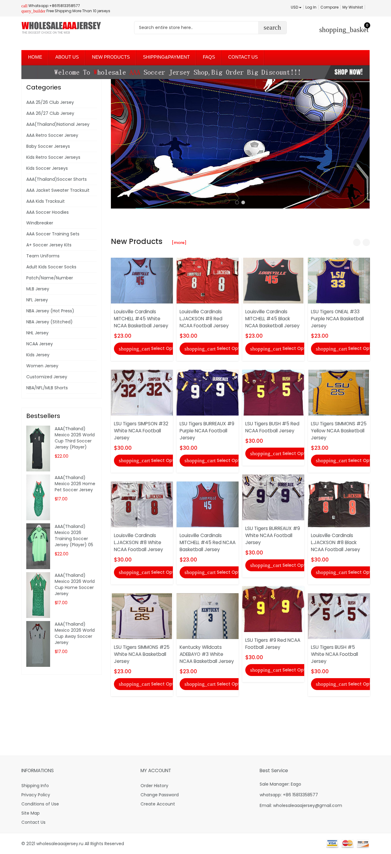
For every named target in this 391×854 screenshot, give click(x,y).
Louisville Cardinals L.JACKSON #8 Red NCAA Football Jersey (204, 318)
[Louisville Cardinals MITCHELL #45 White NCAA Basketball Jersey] (142, 280)
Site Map (30, 813)
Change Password (160, 795)
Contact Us (33, 822)
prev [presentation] (117, 144)
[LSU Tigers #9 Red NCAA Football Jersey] (273, 609)
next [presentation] (363, 144)
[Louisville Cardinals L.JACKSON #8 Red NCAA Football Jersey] (208, 280)
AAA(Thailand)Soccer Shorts (56, 179)
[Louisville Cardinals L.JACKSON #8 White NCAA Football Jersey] (142, 504)
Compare (329, 7)
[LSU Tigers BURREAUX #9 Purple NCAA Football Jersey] (208, 392)
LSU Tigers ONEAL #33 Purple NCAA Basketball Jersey (337, 318)
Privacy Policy (35, 795)
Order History (154, 786)
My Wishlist (352, 7)
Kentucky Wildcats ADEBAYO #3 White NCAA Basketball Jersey (207, 654)
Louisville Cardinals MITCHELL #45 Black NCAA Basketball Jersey (272, 318)
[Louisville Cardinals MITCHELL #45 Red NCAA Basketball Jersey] (208, 504)
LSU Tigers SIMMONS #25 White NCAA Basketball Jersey (142, 654)
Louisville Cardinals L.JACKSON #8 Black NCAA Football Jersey (335, 542)
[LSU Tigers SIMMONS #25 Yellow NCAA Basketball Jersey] (339, 392)
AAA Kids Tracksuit (45, 201)
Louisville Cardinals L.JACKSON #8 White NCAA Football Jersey (138, 542)
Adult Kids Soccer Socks (51, 267)
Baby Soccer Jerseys (48, 146)
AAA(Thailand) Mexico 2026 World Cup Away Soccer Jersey (75, 633)
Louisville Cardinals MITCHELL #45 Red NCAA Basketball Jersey (208, 542)
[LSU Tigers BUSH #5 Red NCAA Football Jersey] (273, 392)
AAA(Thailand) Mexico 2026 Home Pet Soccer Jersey (75, 483)
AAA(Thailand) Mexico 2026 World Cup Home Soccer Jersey (75, 584)
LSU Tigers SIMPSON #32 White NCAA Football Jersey (141, 430)
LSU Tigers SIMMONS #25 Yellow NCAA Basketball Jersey (339, 430)
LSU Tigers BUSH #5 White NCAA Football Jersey (334, 654)
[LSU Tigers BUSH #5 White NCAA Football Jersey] (339, 616)
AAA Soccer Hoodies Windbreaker (47, 217)
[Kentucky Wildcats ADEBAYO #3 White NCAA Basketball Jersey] (208, 616)
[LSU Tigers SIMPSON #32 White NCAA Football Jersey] (142, 392)
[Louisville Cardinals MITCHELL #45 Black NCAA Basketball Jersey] (273, 280)
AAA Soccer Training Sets (52, 234)
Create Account (158, 804)
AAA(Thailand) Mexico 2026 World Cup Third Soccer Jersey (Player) (75, 438)
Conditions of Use (40, 804)
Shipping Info (35, 786)
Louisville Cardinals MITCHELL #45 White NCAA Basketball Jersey (141, 318)
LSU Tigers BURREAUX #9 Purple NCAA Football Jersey (207, 430)
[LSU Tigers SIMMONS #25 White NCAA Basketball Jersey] (142, 616)
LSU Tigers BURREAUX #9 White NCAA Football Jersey (272, 535)
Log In (310, 7)
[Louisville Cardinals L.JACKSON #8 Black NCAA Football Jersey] (339, 504)
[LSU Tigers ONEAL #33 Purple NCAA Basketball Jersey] (339, 280)
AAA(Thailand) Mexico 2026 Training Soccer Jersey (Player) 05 (74, 535)
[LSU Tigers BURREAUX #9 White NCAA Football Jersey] (273, 497)
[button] (237, 202)
